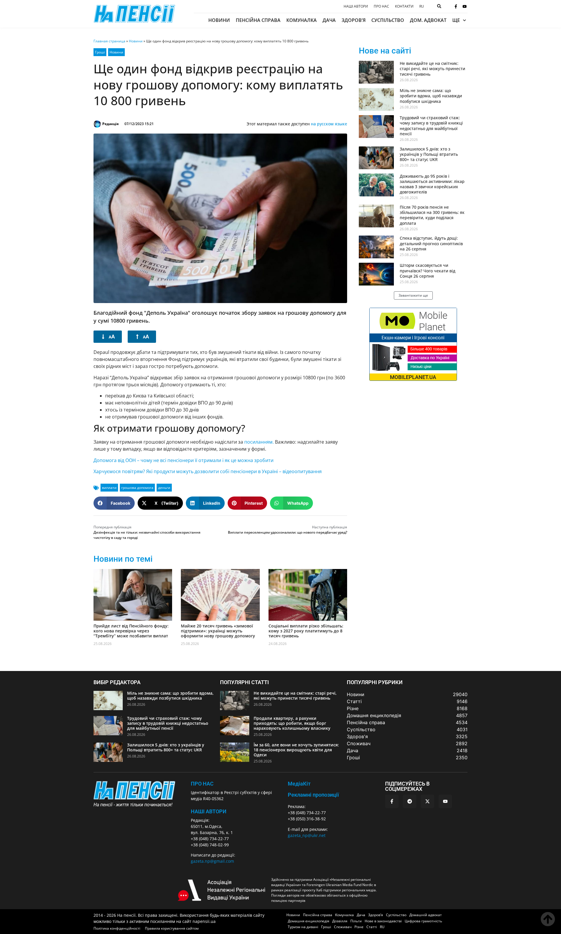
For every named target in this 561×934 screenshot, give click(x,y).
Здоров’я (354, 20)
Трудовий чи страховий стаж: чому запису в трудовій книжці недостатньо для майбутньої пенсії (431, 125)
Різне (358, 926)
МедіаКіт (299, 784)
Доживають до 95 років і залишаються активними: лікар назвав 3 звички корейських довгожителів (432, 184)
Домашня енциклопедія (308, 921)
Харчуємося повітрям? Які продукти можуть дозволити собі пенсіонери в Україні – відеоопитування (208, 471)
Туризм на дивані (303, 926)
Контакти (404, 6)
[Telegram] (409, 801)
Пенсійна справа (258, 20)
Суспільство (387, 20)
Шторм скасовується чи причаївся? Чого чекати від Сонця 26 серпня (427, 270)
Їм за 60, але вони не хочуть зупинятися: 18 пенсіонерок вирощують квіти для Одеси (296, 749)
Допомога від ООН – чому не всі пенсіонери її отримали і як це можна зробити (183, 460)
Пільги (356, 921)
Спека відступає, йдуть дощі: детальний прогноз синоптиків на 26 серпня (431, 243)
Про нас (381, 6)
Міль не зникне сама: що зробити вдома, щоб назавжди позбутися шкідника (431, 96)
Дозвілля (339, 921)
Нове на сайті (385, 51)
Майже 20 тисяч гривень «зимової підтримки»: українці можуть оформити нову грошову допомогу (218, 631)
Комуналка (301, 20)
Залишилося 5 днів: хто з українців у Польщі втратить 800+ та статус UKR (429, 154)
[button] (114, 503)
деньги (164, 487)
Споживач (343, 926)
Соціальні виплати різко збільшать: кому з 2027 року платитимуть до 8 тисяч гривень (306, 631)
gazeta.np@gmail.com (212, 861)
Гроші (100, 52)
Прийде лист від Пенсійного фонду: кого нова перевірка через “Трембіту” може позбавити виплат (131, 631)
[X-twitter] (427, 801)
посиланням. (259, 442)
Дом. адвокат (428, 20)
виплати (109, 487)
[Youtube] (465, 6)
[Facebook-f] (456, 6)
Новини (219, 20)
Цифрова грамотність (423, 921)
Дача (329, 20)
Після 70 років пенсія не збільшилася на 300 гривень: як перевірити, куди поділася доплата (432, 215)
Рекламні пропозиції (313, 795)
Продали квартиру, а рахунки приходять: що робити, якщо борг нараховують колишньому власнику (292, 723)
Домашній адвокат (425, 914)
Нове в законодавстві (383, 921)
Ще (456, 20)
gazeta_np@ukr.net (306, 835)
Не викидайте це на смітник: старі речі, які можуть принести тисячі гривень (432, 68)
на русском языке (329, 124)
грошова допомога (137, 487)
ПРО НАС (202, 784)
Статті (371, 926)
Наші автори (356, 6)
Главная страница (109, 41)
